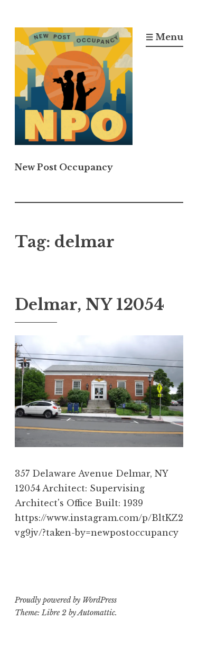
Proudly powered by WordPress (66, 600)
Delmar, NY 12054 (89, 304)
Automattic (96, 612)
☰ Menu (164, 37)
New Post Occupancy (64, 167)
